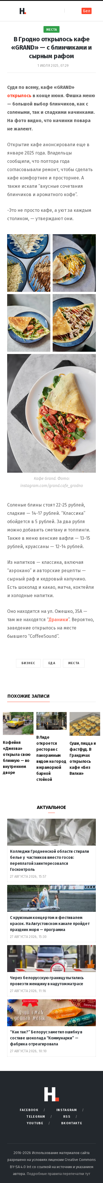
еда (51, 663)
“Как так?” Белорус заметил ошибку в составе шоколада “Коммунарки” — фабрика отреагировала (46, 1038)
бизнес (28, 663)
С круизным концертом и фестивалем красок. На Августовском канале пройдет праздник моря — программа (50, 923)
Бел (86, 11)
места (74, 663)
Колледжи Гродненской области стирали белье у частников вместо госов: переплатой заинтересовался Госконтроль (49, 860)
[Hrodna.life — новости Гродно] (22, 11)
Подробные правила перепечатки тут (58, 1174)
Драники (58, 619)
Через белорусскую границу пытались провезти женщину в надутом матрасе (47, 980)
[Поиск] (69, 11)
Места (51, 30)
